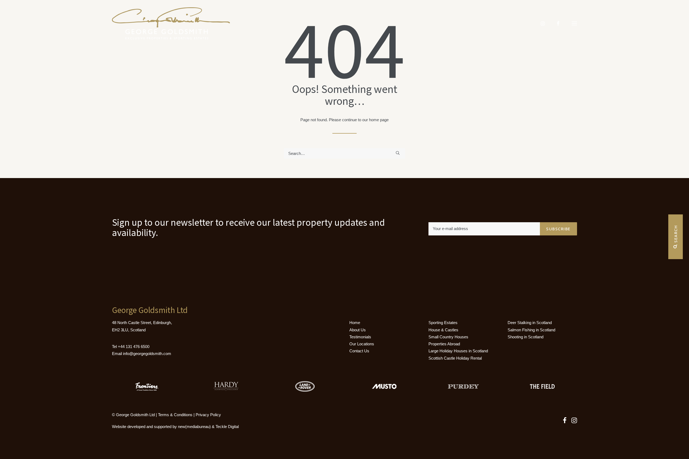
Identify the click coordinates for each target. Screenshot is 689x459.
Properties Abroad (444, 344)
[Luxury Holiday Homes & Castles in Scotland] (171, 23)
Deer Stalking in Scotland (530, 322)
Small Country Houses (448, 337)
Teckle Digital (227, 426)
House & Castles (443, 330)
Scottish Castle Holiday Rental (455, 358)
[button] (574, 23)
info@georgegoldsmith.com (147, 353)
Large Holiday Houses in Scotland (458, 351)
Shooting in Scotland (525, 337)
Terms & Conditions (175, 414)
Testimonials (360, 337)
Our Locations (361, 344)
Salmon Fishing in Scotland (531, 330)
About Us (357, 330)
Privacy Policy (208, 414)
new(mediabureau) (194, 426)
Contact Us (359, 351)
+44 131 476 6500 (133, 346)
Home (354, 322)
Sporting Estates (443, 322)
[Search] (344, 153)
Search (675, 234)
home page (379, 119)
